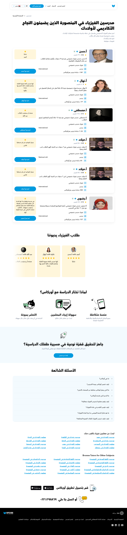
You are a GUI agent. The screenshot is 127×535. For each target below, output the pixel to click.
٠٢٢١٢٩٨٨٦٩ (48, 499)
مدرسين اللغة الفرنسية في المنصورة (101, 462)
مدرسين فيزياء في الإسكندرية (103, 440)
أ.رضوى (82, 198)
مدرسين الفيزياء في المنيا (71, 447)
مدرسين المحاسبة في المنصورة (69, 473)
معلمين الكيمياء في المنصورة (69, 462)
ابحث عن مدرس (79, 519)
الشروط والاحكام (35, 519)
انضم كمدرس (61, 6)
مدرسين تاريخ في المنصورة (104, 466)
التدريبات (109, 519)
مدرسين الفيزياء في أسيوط (36, 444)
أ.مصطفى (80, 110)
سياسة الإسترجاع (46, 519)
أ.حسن (83, 51)
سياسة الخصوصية (58, 519)
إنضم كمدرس (69, 519)
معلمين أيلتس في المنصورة (70, 469)
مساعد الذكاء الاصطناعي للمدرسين (95, 519)
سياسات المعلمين (23, 519)
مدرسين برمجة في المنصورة (36, 469)
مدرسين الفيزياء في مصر (105, 437)
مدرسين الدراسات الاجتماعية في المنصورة (99, 469)
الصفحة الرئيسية (18, 15)
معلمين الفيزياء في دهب (71, 444)
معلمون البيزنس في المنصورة (35, 473)
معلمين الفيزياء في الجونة (71, 440)
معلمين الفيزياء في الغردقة (36, 440)
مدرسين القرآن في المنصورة (70, 466)
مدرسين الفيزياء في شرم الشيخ (34, 447)
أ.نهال (83, 80)
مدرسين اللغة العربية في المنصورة (102, 459)
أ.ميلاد (83, 139)
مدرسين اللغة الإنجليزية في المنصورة (67, 459)
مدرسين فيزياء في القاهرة (70, 437)
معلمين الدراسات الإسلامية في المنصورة (99, 473)
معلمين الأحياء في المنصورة (36, 462)
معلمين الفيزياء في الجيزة (37, 437)
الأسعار (54, 6)
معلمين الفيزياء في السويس (104, 444)
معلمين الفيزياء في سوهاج (104, 447)
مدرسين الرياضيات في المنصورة (34, 459)
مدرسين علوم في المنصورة (36, 466)
